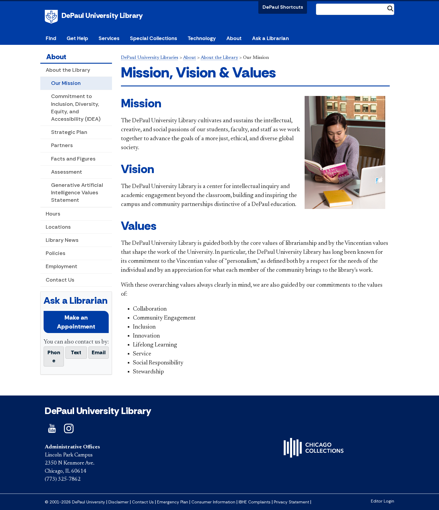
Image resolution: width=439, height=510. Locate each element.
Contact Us (60, 279)
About (56, 56)
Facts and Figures (73, 158)
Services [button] (109, 38)
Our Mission (66, 83)
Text (76, 352)
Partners (62, 145)
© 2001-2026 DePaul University (75, 502)
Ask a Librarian (270, 38)
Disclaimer (118, 502)
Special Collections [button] (153, 38)
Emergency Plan (172, 502)
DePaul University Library (102, 15)
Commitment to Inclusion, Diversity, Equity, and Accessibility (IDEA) (76, 108)
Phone (53, 356)
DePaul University (52, 17)
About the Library (68, 70)
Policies (55, 253)
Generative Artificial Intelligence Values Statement (77, 192)
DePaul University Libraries (149, 57)
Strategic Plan (69, 132)
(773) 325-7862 (63, 479)
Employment (61, 266)
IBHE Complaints (255, 502)
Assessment (66, 171)
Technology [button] (202, 38)
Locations (58, 226)
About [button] (234, 38)
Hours (53, 213)
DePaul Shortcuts (283, 7)
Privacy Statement (291, 502)
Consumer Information (213, 502)
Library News (62, 240)
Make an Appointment (76, 322)
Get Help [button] (77, 38)
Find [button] (51, 38)
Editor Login (382, 501)
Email (98, 352)
